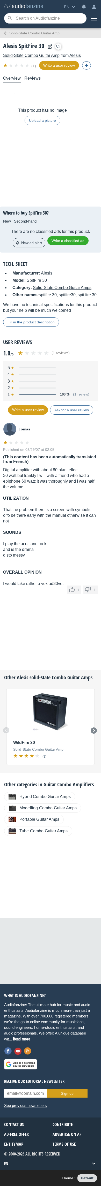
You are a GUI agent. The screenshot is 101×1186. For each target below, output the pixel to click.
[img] (16, 65)
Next (94, 730)
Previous (6, 730)
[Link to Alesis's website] (48, 46)
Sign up (67, 1093)
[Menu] (94, 18)
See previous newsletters (25, 1105)
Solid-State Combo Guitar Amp (31, 55)
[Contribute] (86, 65)
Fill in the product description (31, 322)
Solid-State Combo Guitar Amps (62, 287)
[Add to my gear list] (58, 46)
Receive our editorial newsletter (34, 1081)
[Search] (9, 18)
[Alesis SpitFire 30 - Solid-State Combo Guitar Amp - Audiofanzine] (23, 6)
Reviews (32, 78)
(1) (33, 66)
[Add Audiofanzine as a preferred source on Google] (20, 1064)
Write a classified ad (68, 241)
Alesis (75, 55)
